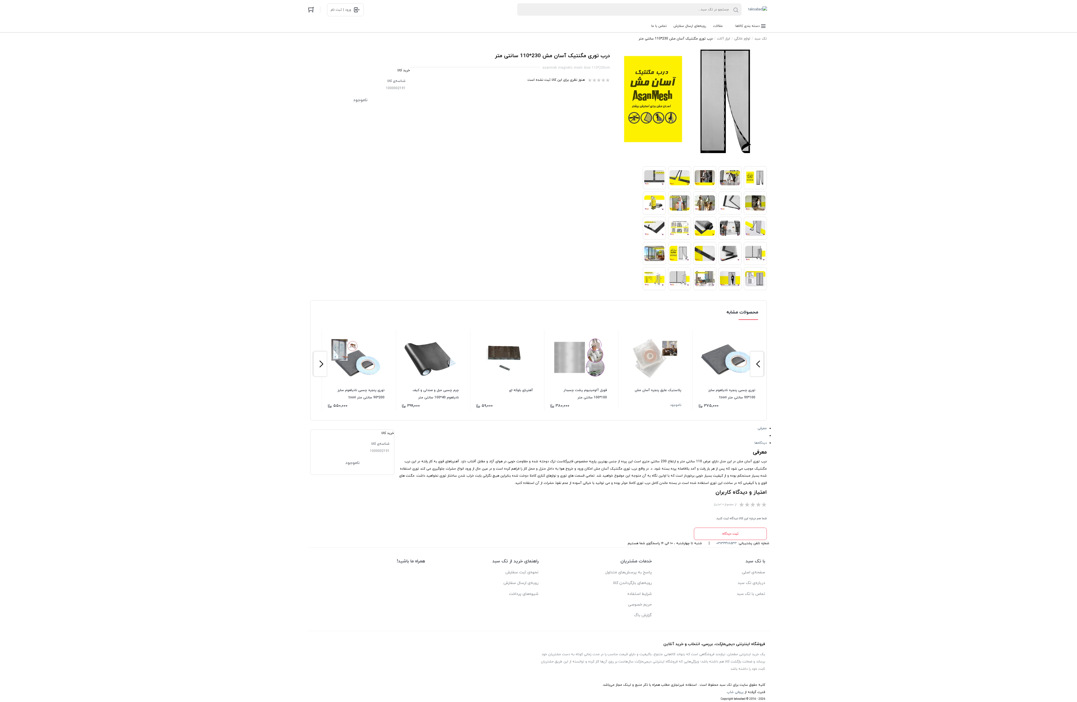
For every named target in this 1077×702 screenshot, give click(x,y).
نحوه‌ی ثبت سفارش (521, 572)
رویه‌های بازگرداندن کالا (632, 583)
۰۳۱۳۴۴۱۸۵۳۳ (726, 543)
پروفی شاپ (735, 692)
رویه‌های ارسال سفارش (689, 26)
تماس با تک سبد (751, 594)
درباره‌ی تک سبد (751, 583)
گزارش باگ (643, 615)
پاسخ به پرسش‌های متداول (628, 572)
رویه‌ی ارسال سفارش (520, 583)
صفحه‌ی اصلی (753, 572)
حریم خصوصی (640, 604)
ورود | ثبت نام (341, 10)
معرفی (762, 428)
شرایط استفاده (639, 594)
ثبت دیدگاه (730, 534)
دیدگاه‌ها (760, 443)
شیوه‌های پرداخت (523, 594)
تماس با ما (659, 26)
